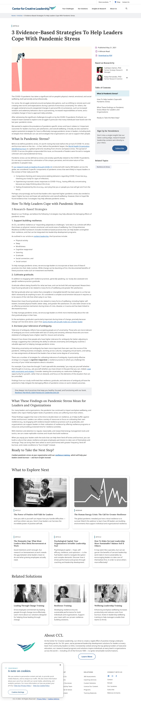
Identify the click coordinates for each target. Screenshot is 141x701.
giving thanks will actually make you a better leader (62, 322)
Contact (110, 680)
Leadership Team (66, 686)
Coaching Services (90, 680)
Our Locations (112, 686)
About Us (63, 676)
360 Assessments (90, 676)
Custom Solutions (90, 683)
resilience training (62, 455)
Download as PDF (105, 55)
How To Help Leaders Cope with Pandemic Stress (109, 100)
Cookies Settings (18, 692)
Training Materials (90, 693)
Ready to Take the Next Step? (108, 118)
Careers (63, 680)
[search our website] (126, 9)
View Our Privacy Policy (22, 686)
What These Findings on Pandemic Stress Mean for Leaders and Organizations (110, 109)
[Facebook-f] (116, 676)
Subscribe (119, 148)
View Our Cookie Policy (41, 686)
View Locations (103, 2)
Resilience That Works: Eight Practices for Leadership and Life (37, 392)
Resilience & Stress (103, 167)
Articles (19, 16)
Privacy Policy (41, 699)
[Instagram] (112, 676)
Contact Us (125, 2)
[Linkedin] (108, 676)
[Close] (60, 665)
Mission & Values (66, 690)
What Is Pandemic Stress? (107, 93)
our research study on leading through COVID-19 (33, 167)
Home (13, 16)
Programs (87, 690)
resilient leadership (41, 236)
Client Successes (66, 683)
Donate (109, 683)
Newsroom (64, 693)
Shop (118, 2)
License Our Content (91, 686)
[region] (33, 680)
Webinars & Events (113, 693)
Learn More (87, 656)
